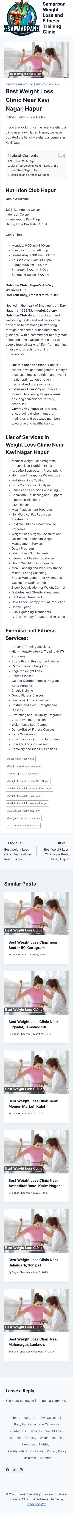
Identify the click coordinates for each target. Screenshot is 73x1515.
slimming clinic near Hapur (23, 773)
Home (16, 1417)
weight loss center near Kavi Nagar (28, 781)
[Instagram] (21, 1470)
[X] (14, 1470)
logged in (31, 1400)
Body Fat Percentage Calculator (36, 1424)
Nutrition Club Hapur (23, 161)
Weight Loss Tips (52, 1438)
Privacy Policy (56, 1451)
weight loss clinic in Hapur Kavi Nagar (29, 788)
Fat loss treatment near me (23, 766)
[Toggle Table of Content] (60, 156)
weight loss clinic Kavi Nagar (24, 796)
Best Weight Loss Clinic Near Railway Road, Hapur (18, 851)
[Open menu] (69, 18)
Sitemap (46, 1458)
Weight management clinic (23, 825)
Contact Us (18, 1431)
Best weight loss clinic (20, 758)
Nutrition (45, 1444)
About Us (30, 1417)
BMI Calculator (51, 1417)
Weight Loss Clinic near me (23, 810)
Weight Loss (26, 84)
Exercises (28, 1444)
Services (36, 1431)
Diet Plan (15, 1438)
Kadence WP (36, 1504)
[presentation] (36, 913)
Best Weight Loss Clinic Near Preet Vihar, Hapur (56, 851)
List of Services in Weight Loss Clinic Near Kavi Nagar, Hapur (34, 168)
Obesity (11, 84)
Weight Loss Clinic (48, 84)
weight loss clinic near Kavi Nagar (27, 803)
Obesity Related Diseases (25, 1451)
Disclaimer (28, 1458)
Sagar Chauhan (18, 117)
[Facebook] (7, 1470)
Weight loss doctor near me (23, 818)
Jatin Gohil (18, 954)
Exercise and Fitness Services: (30, 174)
